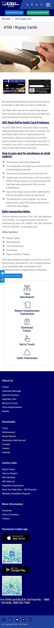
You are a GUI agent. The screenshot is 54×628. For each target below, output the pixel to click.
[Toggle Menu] (48, 5)
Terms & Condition (10, 514)
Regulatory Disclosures (13, 485)
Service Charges (9, 473)
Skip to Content (7, 2)
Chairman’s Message (11, 391)
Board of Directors (10, 395)
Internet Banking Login (14, 13)
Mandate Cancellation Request (16, 493)
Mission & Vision (10, 403)
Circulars (6, 444)
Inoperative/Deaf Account (14, 440)
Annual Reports (9, 436)
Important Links (9, 399)
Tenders (6, 448)
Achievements (8, 432)
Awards (5, 411)
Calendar (6, 452)
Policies (6, 518)
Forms (5, 428)
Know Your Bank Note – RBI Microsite (19, 489)
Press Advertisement (12, 407)
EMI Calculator (8, 477)
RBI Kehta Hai (8, 481)
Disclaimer (7, 510)
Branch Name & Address (12, 276)
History (5, 387)
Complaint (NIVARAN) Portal (38, 13)
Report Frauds (8, 469)
